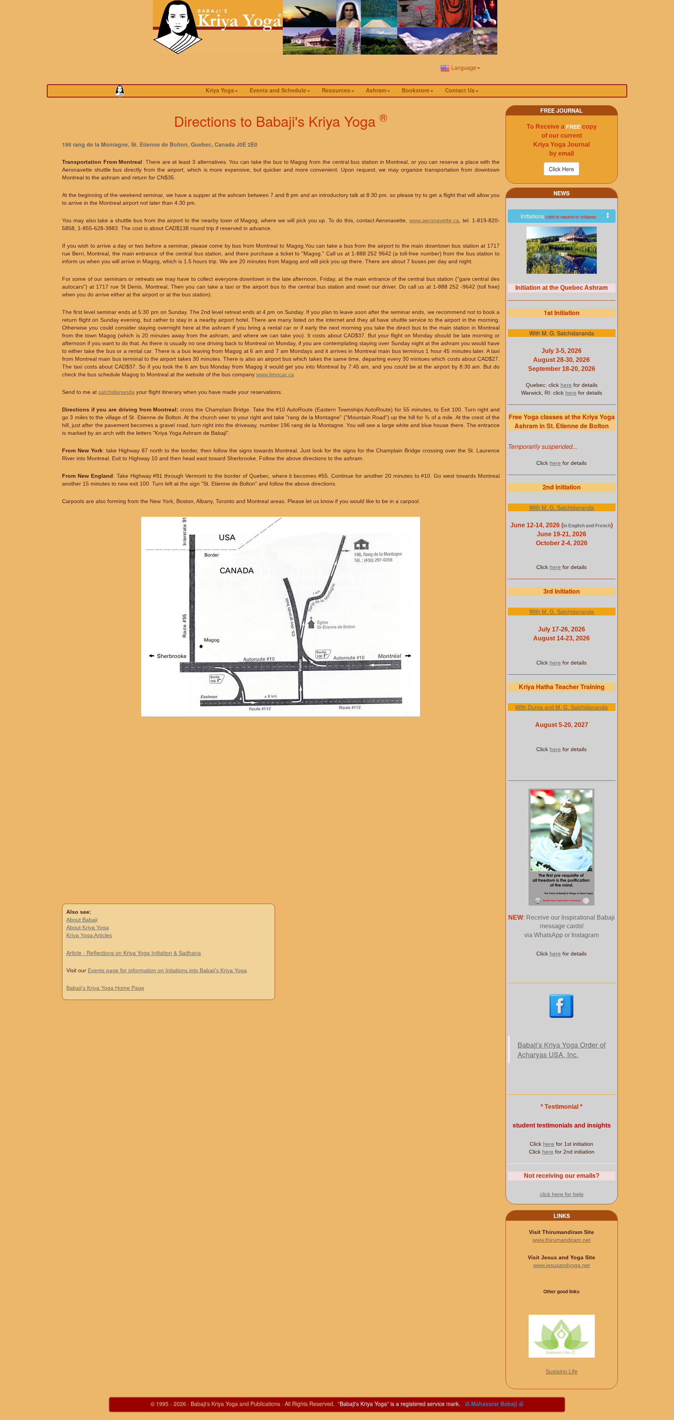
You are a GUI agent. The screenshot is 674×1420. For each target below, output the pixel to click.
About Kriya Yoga (87, 927)
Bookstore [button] (415, 90)
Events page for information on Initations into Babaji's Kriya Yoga (167, 970)
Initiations (559, 216)
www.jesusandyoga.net (561, 1265)
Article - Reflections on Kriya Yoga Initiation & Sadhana (133, 953)
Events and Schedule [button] (278, 90)
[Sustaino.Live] (561, 1336)
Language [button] (463, 67)
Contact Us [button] (460, 90)
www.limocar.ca (275, 374)
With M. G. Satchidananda (561, 507)
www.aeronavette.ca (434, 220)
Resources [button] (336, 90)
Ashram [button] (376, 90)
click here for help (562, 1194)
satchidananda (116, 392)
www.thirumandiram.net (561, 1240)
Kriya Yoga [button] (220, 90)
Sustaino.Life (562, 1371)
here (566, 385)
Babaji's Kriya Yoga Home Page (105, 988)
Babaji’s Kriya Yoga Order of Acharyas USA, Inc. (562, 1049)
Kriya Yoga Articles (89, 935)
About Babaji (82, 920)
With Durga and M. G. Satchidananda (561, 707)
